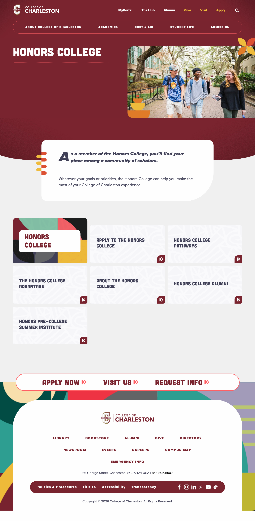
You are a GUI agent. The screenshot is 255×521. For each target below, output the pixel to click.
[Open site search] (237, 10)
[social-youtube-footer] (208, 488)
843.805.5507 (162, 472)
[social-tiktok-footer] (215, 488)
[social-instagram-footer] (186, 488)
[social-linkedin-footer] (193, 488)
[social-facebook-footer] (179, 488)
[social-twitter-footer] (201, 488)
